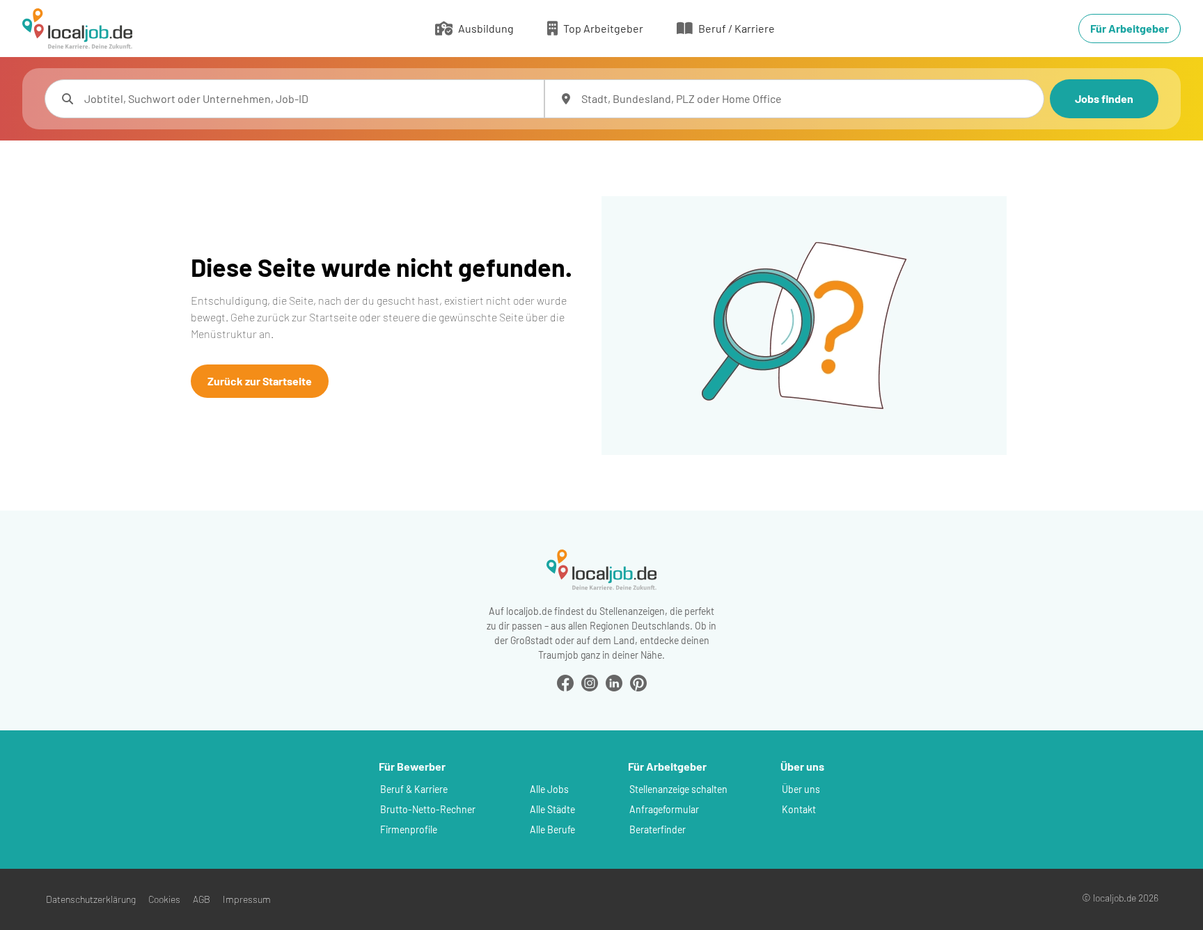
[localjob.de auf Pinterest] (638, 681)
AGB (201, 899)
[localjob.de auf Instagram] (590, 681)
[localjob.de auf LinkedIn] (614, 681)
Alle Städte (552, 809)
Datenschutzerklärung (91, 899)
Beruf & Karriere (414, 789)
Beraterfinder (657, 829)
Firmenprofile (408, 829)
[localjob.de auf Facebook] (565, 681)
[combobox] (308, 98)
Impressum (247, 899)
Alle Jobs (549, 789)
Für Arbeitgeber (1129, 28)
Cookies (164, 899)
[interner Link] (77, 28)
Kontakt (799, 809)
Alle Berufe (552, 829)
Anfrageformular (664, 809)
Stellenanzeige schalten (678, 789)
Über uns (801, 789)
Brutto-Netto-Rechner (427, 809)
